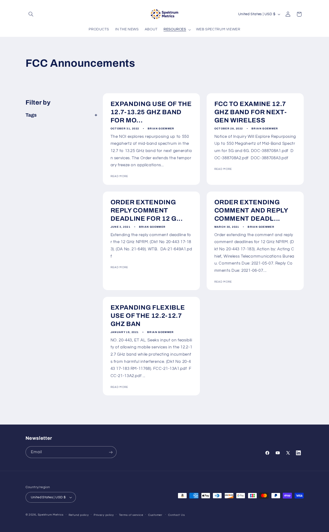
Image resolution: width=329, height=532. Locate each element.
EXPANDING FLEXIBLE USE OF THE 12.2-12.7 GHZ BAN (147, 316)
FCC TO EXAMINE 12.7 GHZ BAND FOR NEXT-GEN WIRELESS (250, 112)
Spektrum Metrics (51, 514)
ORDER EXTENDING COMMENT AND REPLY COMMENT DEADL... (251, 210)
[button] (31, 14)
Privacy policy (104, 515)
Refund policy (79, 515)
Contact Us (176, 515)
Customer (155, 515)
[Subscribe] (110, 452)
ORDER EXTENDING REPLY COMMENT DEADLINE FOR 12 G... (146, 210)
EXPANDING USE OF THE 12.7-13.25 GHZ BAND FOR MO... (150, 112)
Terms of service (131, 515)
